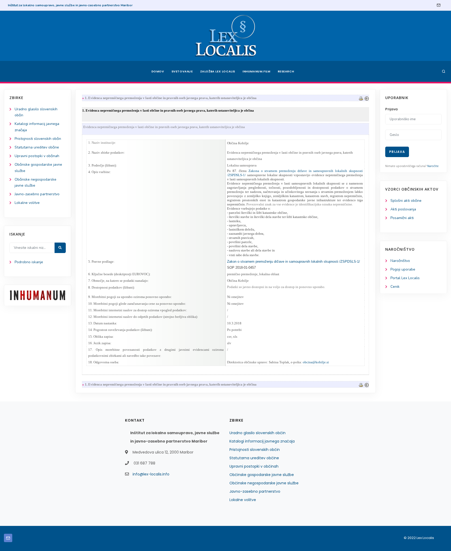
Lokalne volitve (27, 202)
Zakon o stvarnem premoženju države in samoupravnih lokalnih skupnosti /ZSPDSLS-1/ (293, 261)
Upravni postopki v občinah (37, 155)
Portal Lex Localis (405, 278)
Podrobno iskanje (29, 262)
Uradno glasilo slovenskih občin (257, 432)
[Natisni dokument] (361, 98)
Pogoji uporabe (402, 269)
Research (286, 71)
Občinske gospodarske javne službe (261, 474)
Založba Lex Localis (217, 71)
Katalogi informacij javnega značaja (262, 441)
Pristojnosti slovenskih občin (38, 138)
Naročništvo (400, 260)
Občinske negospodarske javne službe (264, 483)
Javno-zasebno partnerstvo (37, 194)
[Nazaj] (367, 98)
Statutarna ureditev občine (37, 147)
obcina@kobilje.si (316, 362)
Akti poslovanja (403, 209)
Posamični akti (402, 217)
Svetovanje (182, 71)
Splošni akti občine (406, 200)
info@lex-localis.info (151, 474)
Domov (157, 71)
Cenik (395, 286)
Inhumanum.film (256, 71)
